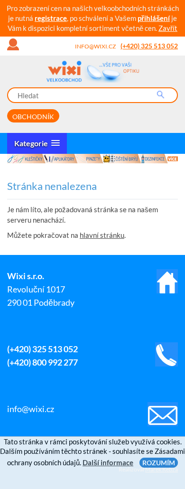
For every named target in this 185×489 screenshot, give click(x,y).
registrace (51, 18)
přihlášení (154, 18)
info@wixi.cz (95, 46)
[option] (92, 158)
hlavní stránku (102, 235)
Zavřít (167, 28)
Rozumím (158, 463)
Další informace (108, 462)
